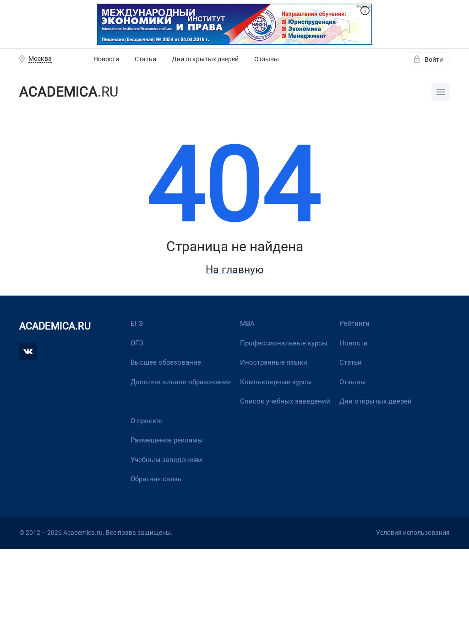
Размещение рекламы (167, 440)
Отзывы (266, 59)
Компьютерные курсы (276, 382)
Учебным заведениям (166, 460)
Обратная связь (156, 479)
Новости (106, 59)
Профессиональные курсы (283, 343)
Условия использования (413, 532)
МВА (247, 323)
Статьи (145, 59)
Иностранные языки (273, 362)
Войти (434, 59)
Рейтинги (354, 323)
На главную (235, 269)
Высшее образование (166, 362)
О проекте (147, 421)
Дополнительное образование (181, 382)
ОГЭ (137, 343)
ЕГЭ (137, 323)
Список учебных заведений (285, 401)
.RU (68, 92)
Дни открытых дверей (205, 59)
